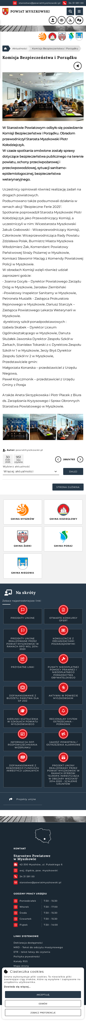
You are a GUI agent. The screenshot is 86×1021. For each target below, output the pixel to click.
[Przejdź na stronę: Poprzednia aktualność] (58, 459)
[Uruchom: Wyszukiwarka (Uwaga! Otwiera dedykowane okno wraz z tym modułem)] (70, 11)
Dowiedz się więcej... (17, 986)
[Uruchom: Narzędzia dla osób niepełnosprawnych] (70, 20)
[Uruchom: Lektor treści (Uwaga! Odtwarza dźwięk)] (53, 20)
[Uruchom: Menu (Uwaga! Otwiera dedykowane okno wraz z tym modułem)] (79, 11)
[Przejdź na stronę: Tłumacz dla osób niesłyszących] (79, 20)
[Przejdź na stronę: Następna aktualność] (80, 459)
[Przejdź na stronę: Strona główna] (5, 49)
